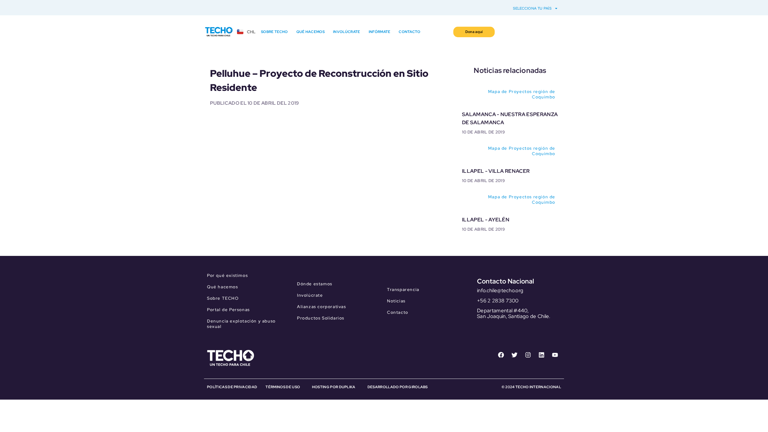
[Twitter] (514, 355)
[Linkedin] (542, 355)
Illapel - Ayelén (485, 219)
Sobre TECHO (274, 31)
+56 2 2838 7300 (498, 300)
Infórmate (380, 31)
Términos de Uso (283, 387)
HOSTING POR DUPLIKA (334, 387)
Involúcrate (346, 31)
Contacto (409, 31)
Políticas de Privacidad (232, 387)
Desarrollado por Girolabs (398, 387)
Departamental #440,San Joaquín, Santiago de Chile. (513, 313)
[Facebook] (501, 355)
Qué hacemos (310, 31)
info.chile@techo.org (500, 290)
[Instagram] (528, 355)
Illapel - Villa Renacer (496, 171)
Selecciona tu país (532, 8)
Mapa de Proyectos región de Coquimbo (521, 94)
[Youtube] (555, 355)
